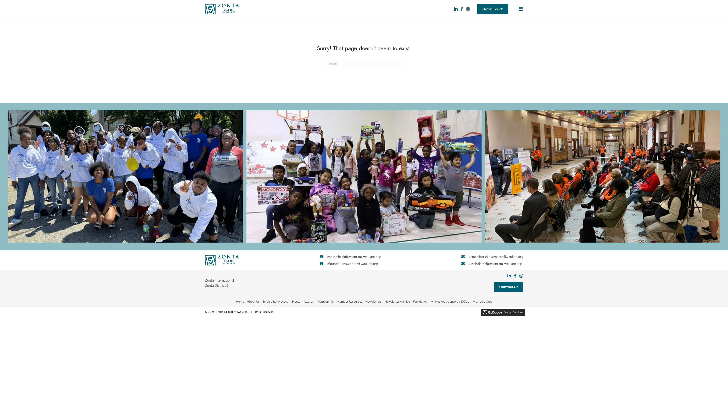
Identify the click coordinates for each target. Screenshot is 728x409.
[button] (456, 9)
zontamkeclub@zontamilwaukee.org (354, 256)
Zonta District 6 (216, 285)
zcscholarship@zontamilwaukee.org (495, 263)
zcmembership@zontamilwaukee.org (496, 256)
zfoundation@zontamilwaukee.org (352, 263)
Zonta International (219, 280)
